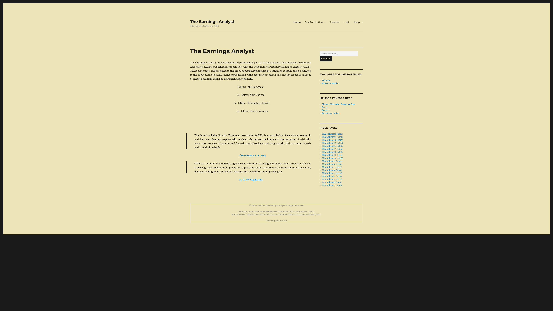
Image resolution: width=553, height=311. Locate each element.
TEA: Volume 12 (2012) (332, 152)
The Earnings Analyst (212, 21)
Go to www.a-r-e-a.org (252, 155)
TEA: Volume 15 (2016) (332, 143)
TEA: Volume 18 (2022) (332, 134)
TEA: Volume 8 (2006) (332, 164)
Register (335, 22)
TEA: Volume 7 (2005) (332, 167)
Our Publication (314, 22)
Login (347, 22)
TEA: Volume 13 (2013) (332, 149)
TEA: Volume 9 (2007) (332, 161)
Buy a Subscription (330, 113)
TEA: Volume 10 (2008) (332, 158)
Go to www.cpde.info (250, 179)
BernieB (283, 220)
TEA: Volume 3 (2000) (332, 179)
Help (357, 22)
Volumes (326, 80)
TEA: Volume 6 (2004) (332, 170)
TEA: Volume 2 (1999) (332, 182)
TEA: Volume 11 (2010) (332, 155)
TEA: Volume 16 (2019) (332, 140)
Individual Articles (330, 83)
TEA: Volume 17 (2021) (332, 137)
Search (325, 58)
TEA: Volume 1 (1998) (332, 185)
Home (297, 22)
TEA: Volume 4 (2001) (332, 176)
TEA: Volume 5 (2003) (332, 173)
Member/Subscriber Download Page (338, 104)
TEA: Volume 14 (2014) (332, 146)
